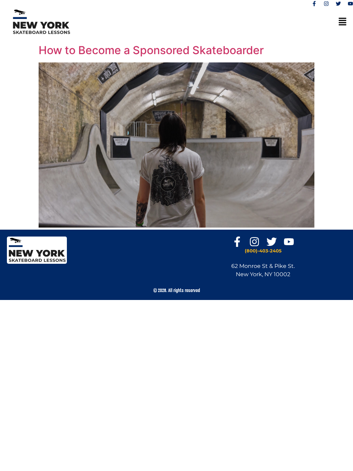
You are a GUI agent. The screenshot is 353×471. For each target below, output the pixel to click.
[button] (343, 21)
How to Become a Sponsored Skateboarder (151, 50)
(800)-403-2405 (263, 250)
